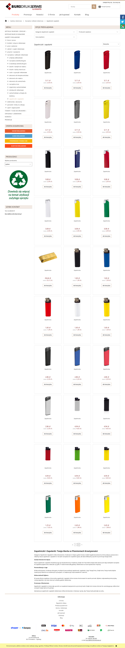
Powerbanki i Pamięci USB (18, 141)
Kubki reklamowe (18, 136)
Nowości (8, 117)
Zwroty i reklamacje (61, 608)
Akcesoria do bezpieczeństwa (18, 75)
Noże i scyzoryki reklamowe (18, 72)
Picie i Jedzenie (12, 46)
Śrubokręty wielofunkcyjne (17, 64)
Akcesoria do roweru (16, 78)
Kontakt (61, 610)
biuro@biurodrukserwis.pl (93, 640)
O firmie (61, 601)
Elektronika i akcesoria (14, 102)
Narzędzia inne (14, 84)
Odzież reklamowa (18, 131)
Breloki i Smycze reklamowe (16, 43)
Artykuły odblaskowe (16, 58)
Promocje (8, 120)
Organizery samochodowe (17, 87)
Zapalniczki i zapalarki (16, 99)
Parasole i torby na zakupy (16, 105)
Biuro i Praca (11, 40)
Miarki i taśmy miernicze (17, 69)
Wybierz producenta (11, 160)
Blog (61, 618)
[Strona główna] (24, 7)
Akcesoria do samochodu (17, 81)
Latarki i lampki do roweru (17, 67)
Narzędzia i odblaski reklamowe (17, 55)
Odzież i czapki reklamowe (15, 49)
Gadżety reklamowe (12, 37)
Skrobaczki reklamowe (16, 90)
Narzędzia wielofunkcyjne (17, 61)
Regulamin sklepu (61, 603)
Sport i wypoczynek (13, 108)
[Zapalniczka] (48, 60)
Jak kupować (61, 613)
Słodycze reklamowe (18, 146)
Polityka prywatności (61, 605)
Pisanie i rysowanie (13, 52)
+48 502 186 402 (92, 638)
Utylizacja (61, 615)
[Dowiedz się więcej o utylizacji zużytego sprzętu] (18, 185)
